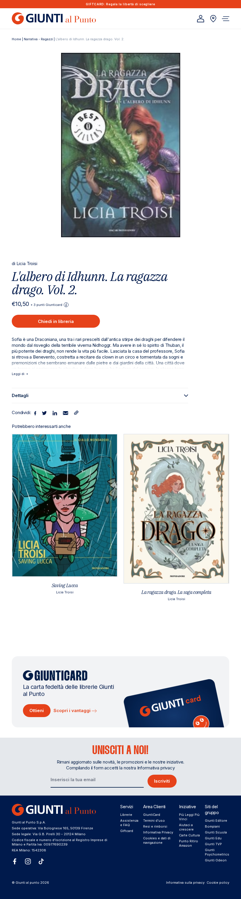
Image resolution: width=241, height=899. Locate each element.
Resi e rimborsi (155, 826)
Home (16, 39)
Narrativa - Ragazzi (38, 39)
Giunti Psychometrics (217, 852)
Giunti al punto (27, 882)
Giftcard (126, 831)
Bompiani (212, 826)
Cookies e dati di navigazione (156, 840)
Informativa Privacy (158, 832)
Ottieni (36, 710)
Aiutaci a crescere (186, 827)
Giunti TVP (213, 844)
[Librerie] (213, 18)
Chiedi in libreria (56, 321)
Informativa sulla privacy (185, 882)
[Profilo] (200, 18)
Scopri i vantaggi (72, 710)
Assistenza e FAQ (129, 822)
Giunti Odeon (216, 860)
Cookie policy (218, 882)
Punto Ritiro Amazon (188, 843)
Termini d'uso (154, 820)
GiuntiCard (151, 815)
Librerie (126, 815)
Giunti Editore (216, 820)
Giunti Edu (213, 838)
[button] (225, 18)
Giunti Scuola (216, 832)
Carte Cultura (189, 835)
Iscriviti (162, 781)
